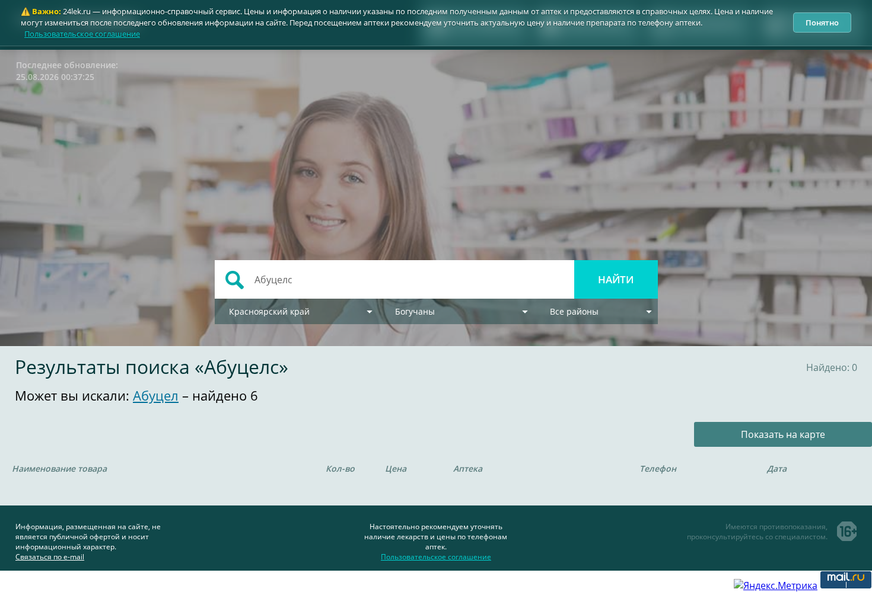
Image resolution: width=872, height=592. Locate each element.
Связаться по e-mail (49, 557)
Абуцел (156, 395)
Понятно (822, 22)
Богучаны (415, 311)
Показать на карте (783, 434)
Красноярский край (269, 311)
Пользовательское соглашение (82, 33)
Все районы (574, 311)
